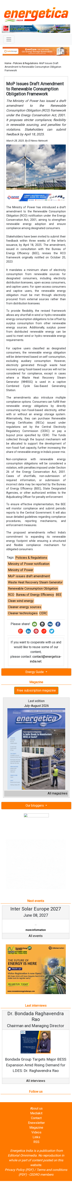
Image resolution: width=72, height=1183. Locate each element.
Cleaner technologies (23, 613)
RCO (11, 595)
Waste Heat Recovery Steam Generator (35, 582)
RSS (36, 1148)
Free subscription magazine (36, 690)
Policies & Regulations (25, 63)
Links (36, 1143)
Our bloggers (35, 805)
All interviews (35, 1086)
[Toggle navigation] (8, 39)
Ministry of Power (20, 570)
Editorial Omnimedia (22, 1161)
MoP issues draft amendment (29, 576)
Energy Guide (35, 672)
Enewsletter (36, 1128)
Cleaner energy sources (24, 607)
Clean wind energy (21, 601)
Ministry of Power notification (28, 564)
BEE (58, 595)
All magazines (57, 793)
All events (36, 942)
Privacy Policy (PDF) (19, 1175)
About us (36, 1114)
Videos (36, 1138)
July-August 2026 (36, 706)
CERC (43, 613)
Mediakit (36, 1119)
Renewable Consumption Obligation (33, 588)
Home (8, 63)
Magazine (36, 1133)
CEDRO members (41, 1180)
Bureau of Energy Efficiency (35, 595)
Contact (36, 1124)
